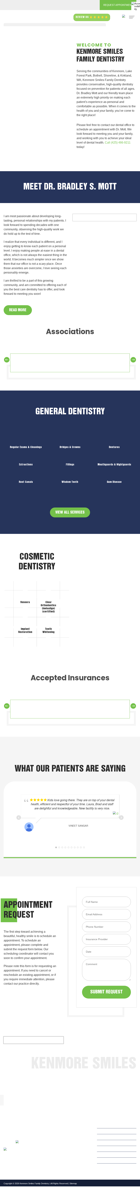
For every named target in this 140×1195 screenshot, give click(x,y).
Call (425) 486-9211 (118, 142)
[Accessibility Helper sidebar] (135, 6)
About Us (62, 1130)
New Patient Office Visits (72, 1151)
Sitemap (73, 1183)
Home (60, 1125)
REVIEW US (83, 17)
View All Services (70, 512)
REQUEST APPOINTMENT (118, 5)
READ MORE (17, 310)
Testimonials (64, 1146)
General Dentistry (67, 1135)
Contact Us (64, 1156)
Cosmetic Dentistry (68, 1140)
